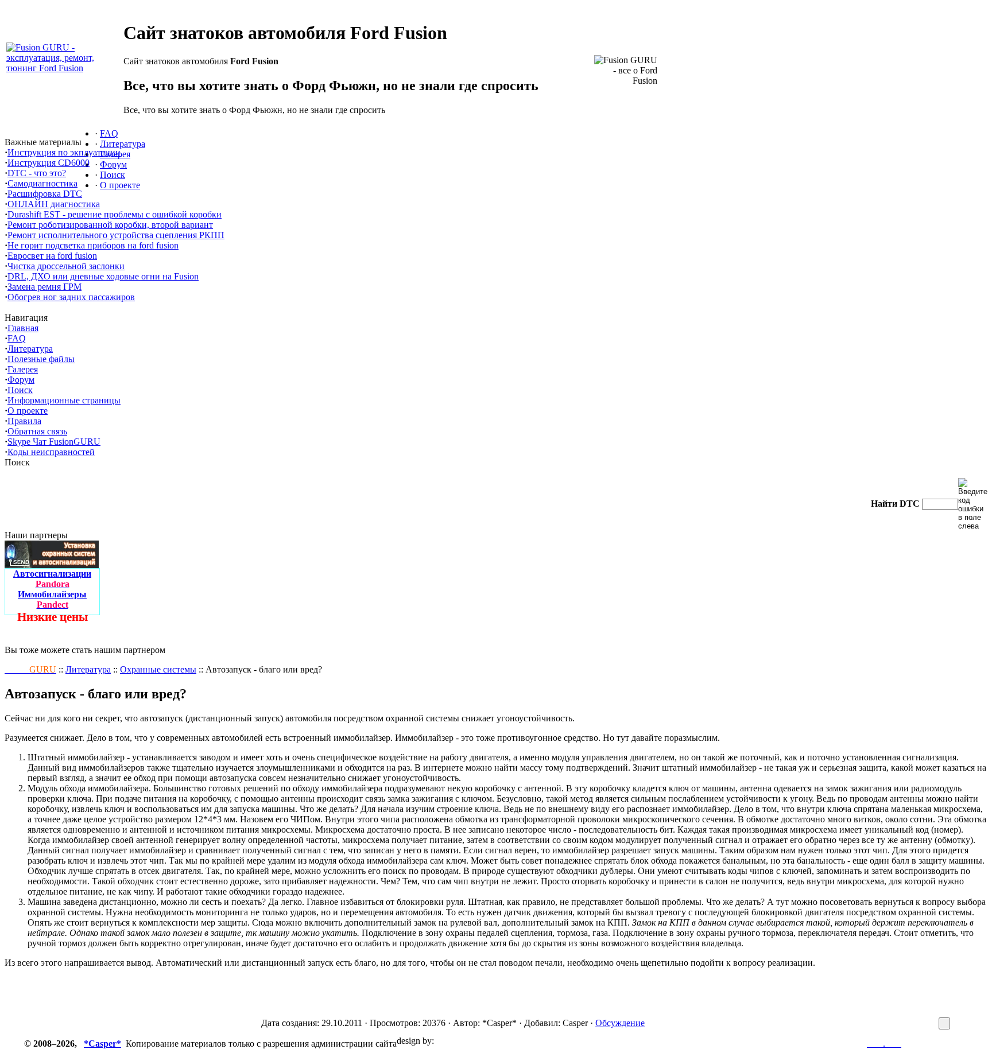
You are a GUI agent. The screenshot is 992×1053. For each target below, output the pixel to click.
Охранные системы (158, 669)
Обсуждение (620, 1023)
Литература (88, 669)
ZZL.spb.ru (457, 1041)
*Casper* (102, 1043)
